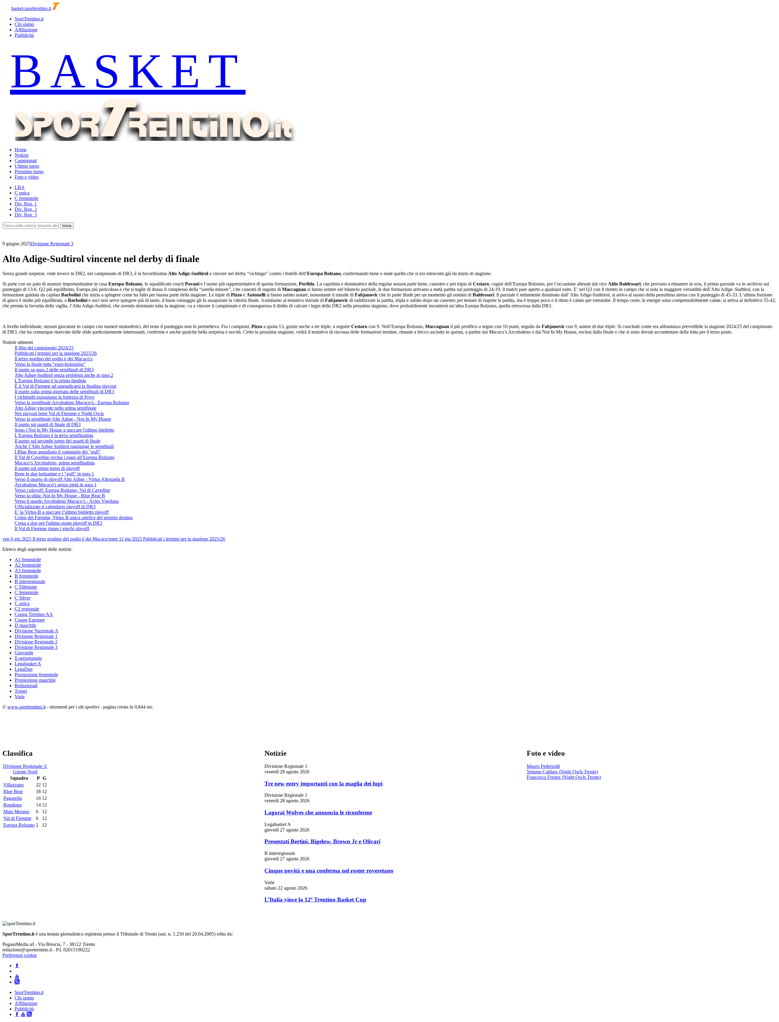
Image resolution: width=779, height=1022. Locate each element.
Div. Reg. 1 (26, 203)
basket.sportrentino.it (31, 8)
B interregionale (30, 581)
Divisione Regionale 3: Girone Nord (25, 769)
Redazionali (26, 685)
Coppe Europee (30, 619)
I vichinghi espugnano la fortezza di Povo (54, 397)
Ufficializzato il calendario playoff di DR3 (55, 506)
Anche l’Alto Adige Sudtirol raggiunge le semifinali (64, 446)
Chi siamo (24, 24)
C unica (22, 192)
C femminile (26, 198)
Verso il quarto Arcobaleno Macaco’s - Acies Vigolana (67, 501)
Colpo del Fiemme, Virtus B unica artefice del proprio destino (74, 517)
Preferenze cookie (19, 955)
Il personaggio (28, 658)
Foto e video (27, 177)
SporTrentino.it (29, 18)
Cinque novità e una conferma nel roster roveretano (328, 870)
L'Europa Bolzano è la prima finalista (50, 380)
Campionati (26, 160)
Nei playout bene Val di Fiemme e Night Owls (59, 413)
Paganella (12, 798)
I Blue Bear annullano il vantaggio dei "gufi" (58, 451)
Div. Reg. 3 (26, 214)
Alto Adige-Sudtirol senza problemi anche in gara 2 (64, 375)
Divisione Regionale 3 (51, 243)
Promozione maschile (35, 680)
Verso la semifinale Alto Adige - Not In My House (63, 419)
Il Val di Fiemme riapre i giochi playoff (52, 528)
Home (20, 149)
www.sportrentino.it (26, 706)
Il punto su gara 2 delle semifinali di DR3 (54, 369)
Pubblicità (24, 35)
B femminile (26, 576)
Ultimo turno (27, 166)
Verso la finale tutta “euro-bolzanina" (50, 364)
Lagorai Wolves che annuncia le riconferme (318, 812)
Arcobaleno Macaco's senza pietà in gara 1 (55, 484)
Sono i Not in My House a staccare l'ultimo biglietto (64, 429)
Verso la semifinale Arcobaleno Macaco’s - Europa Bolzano (72, 402)
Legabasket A (28, 663)
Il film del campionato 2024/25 (44, 347)
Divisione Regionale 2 (36, 641)
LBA (20, 187)
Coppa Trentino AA (34, 614)
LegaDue (24, 669)
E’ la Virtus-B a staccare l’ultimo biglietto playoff (62, 512)
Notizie (22, 155)
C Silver (22, 597)
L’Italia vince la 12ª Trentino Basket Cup (315, 899)
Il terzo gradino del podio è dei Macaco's (54, 358)
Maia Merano (16, 811)
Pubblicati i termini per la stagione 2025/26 (56, 353)
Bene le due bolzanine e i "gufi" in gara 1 (54, 473)
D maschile (25, 625)
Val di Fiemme (17, 818)
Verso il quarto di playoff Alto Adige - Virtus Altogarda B (70, 479)
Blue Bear (13, 791)
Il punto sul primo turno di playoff (47, 468)
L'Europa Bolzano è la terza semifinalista (54, 435)
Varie (20, 696)
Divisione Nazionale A (36, 630)
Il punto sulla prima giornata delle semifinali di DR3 (64, 391)
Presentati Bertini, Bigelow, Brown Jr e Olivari (322, 841)
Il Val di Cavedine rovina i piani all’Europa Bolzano (64, 457)
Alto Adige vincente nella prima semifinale (55, 408)
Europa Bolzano (19, 825)
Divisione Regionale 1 (36, 636)
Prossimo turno (29, 171)
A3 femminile (28, 570)
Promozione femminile (36, 674)
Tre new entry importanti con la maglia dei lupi (323, 783)
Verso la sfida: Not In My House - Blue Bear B (60, 495)
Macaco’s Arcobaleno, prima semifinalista (55, 462)
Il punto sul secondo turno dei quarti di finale (57, 440)
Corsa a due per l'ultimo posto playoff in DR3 (58, 523)
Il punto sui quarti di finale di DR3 (48, 424)
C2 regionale (27, 608)
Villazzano (13, 784)
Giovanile (24, 652)
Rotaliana (12, 804)
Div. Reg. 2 (26, 209)
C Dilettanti (26, 587)
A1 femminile (28, 559)
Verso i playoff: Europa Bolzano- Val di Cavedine (62, 490)
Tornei (21, 691)
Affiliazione (26, 29)
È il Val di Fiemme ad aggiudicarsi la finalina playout (65, 386)
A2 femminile (28, 565)
